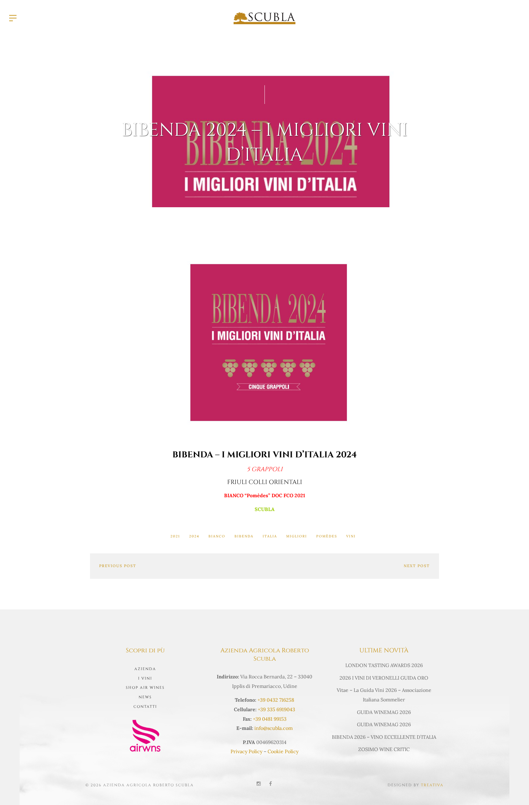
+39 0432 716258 (275, 700)
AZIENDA (145, 668)
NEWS (145, 697)
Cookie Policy (283, 751)
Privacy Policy (246, 751)
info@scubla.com (273, 728)
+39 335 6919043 (276, 709)
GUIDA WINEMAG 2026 (384, 712)
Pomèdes (326, 536)
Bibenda (243, 536)
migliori (296, 536)
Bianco (216, 536)
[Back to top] (515, 791)
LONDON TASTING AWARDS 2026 (384, 665)
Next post (417, 565)
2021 (175, 536)
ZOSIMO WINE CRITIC (384, 749)
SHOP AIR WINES (145, 687)
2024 (194, 536)
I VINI (145, 678)
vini (351, 536)
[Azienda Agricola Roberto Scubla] (264, 17)
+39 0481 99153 (270, 719)
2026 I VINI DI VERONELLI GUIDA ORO (384, 678)
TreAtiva (432, 785)
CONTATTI (145, 706)
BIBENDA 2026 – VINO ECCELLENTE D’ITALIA (384, 737)
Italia (270, 536)
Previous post (117, 565)
